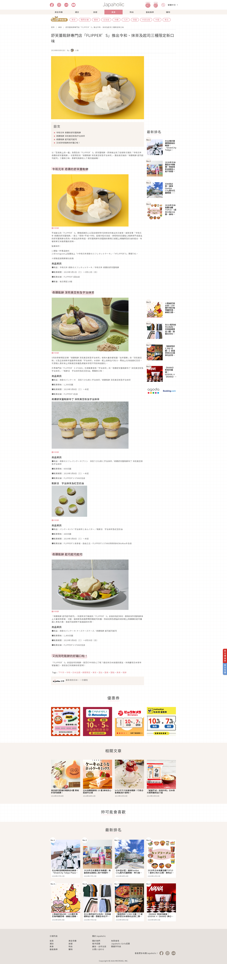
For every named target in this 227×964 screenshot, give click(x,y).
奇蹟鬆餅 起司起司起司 (66, 139)
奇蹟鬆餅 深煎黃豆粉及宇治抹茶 (70, 135)
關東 (96, 19)
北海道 (106, 19)
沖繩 (116, 19)
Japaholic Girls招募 (120, 943)
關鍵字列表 (116, 946)
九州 (126, 19)
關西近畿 (85, 19)
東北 (167, 19)
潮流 (77, 12)
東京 (74, 19)
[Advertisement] (163, 91)
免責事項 (115, 940)
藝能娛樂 (150, 12)
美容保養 (59, 12)
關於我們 (96, 940)
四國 (135, 19)
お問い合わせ (98, 949)
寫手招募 (96, 943)
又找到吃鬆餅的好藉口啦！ (68, 142)
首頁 (53, 27)
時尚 (132, 12)
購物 (168, 12)
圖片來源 (55, 228)
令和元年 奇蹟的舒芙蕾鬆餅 (68, 132)
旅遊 (95, 12)
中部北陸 (146, 19)
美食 (113, 12)
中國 (157, 19)
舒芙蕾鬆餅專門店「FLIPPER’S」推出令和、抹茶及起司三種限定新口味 (94, 27)
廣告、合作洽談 (99, 946)
